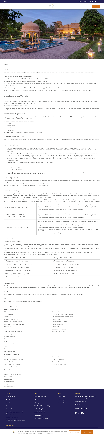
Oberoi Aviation (38, 415)
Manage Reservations (81, 408)
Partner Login (92, 1)
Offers (67, 6)
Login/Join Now (83, 1)
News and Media (62, 403)
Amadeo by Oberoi (39, 412)
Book (96, 6)
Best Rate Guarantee (40, 396)
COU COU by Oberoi (40, 409)
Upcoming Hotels (62, 400)
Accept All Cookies (87, 432)
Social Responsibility (12, 417)
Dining (23, 6)
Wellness (30, 6)
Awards (8, 403)
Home (5, 1)
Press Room (61, 396)
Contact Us (9, 409)
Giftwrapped (37, 403)
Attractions (81, 6)
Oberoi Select (38, 400)
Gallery (89, 6)
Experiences (39, 6)
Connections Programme (41, 418)
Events (73, 6)
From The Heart (10, 396)
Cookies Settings (74, 432)
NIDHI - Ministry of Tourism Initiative (15, 420)
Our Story (8, 400)
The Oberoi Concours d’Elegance (43, 406)
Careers (8, 406)
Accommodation (13, 6)
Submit (76, 404)
